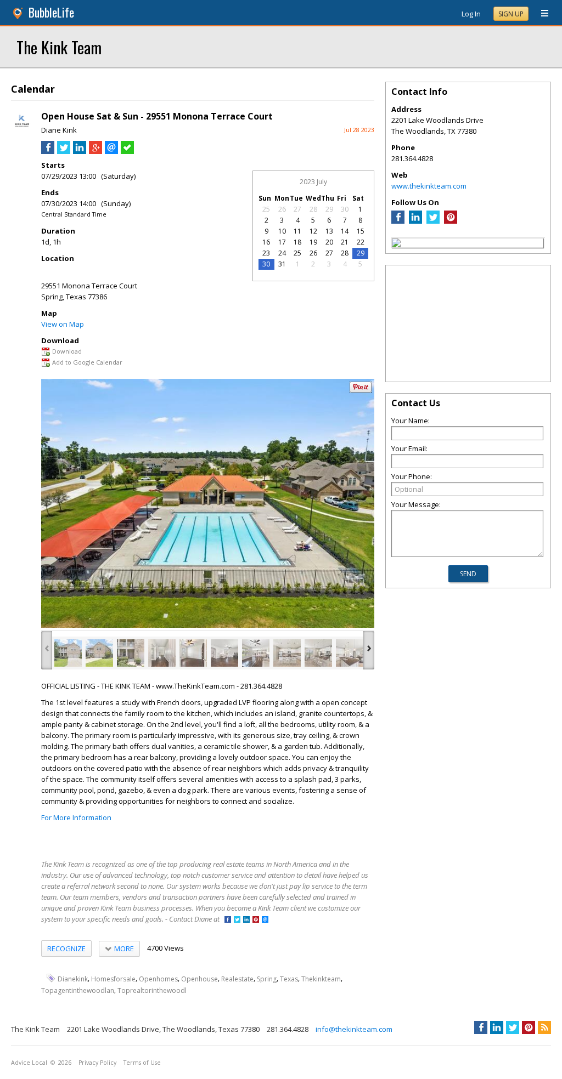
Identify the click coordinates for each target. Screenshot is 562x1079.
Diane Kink (59, 130)
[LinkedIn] (415, 221)
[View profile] (22, 130)
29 (329, 209)
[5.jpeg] (193, 653)
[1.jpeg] (68, 653)
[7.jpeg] (256, 653)
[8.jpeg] (287, 653)
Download (67, 351)
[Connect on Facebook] (227, 920)
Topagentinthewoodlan (77, 990)
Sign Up (511, 14)
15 (360, 231)
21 (345, 242)
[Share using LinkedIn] (79, 151)
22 (360, 242)
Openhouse (199, 979)
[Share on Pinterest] (361, 390)
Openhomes (158, 979)
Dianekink (73, 979)
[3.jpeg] (130, 653)
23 (266, 253)
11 (297, 231)
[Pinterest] (450, 221)
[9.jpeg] (318, 653)
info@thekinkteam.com (354, 1029)
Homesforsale (113, 979)
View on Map (62, 324)
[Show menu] (540, 14)
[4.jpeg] (162, 653)
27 (297, 209)
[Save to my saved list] (127, 151)
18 (297, 242)
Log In (471, 14)
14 (345, 231)
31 (282, 264)
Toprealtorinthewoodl (152, 990)
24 (282, 253)
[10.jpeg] (349, 653)
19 (313, 242)
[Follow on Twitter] (237, 920)
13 (329, 231)
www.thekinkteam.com (429, 186)
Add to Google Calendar (87, 362)
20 (329, 242)
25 (266, 209)
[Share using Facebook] (47, 151)
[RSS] (544, 1027)
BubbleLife (51, 12)
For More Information (76, 817)
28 (313, 209)
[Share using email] (111, 151)
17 (282, 242)
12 (313, 231)
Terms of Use (142, 1062)
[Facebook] (397, 221)
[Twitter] (433, 221)
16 (266, 242)
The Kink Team (59, 47)
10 (282, 231)
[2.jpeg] (99, 653)
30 (345, 209)
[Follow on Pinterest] (255, 920)
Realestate (237, 979)
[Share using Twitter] (63, 151)
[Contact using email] (265, 920)
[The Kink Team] (396, 244)
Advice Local (29, 1062)
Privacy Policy (97, 1062)
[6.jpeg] (224, 653)
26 (282, 209)
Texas (289, 979)
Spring (267, 979)
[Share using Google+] (95, 151)
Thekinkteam (321, 979)
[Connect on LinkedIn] (246, 920)
